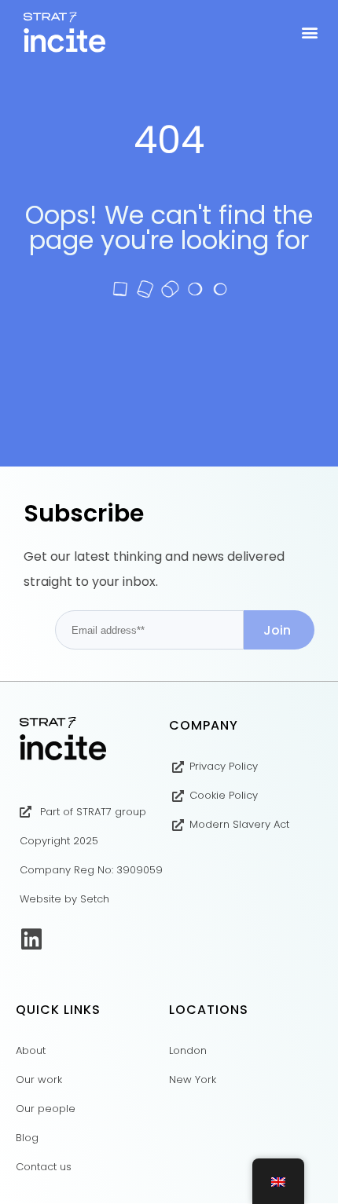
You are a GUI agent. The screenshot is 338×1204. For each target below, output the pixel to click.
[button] (309, 33)
